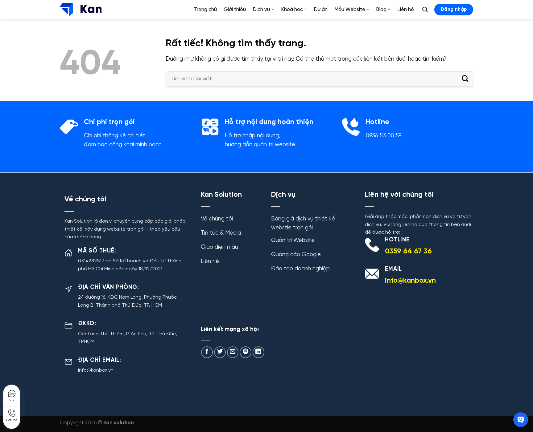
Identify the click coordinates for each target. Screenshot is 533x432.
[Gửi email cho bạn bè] (233, 352)
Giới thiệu (235, 9)
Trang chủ (205, 9)
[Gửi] (465, 79)
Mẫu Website (349, 9)
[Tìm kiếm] (425, 9)
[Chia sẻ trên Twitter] (220, 352)
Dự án (321, 9)
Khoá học (292, 9)
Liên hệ (405, 9)
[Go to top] (516, 398)
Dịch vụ (261, 9)
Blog (381, 9)
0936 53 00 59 (384, 136)
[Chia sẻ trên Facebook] (207, 352)
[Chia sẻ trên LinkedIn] (258, 352)
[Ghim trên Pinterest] (245, 352)
